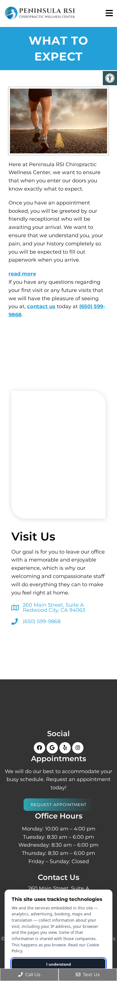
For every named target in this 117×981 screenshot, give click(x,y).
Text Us (91, 974)
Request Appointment (59, 804)
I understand (58, 964)
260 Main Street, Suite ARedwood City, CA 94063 (54, 607)
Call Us (32, 974)
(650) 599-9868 (41, 621)
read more (22, 274)
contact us (41, 306)
